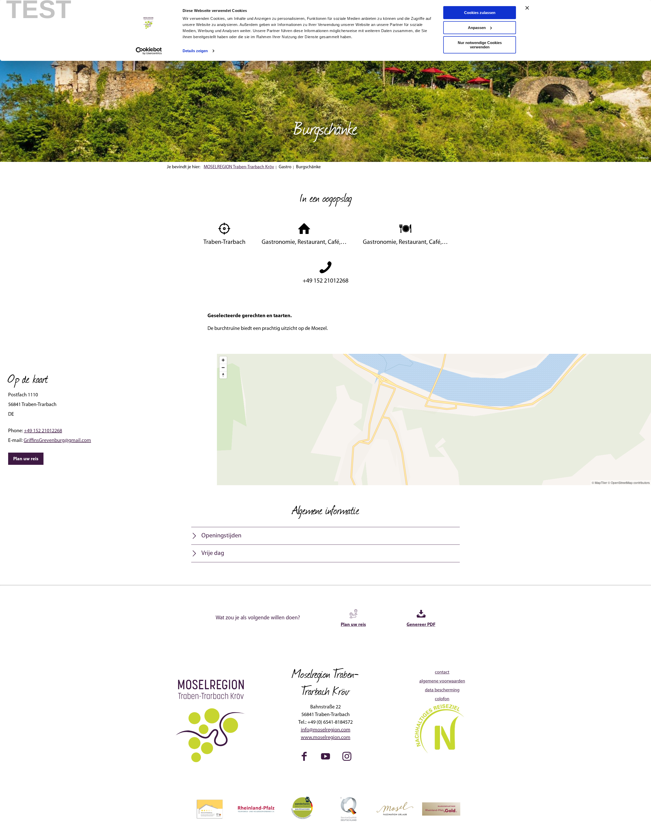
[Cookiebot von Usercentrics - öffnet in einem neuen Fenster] (149, 51)
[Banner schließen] (527, 8)
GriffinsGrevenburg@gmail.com (57, 440)
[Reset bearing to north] (223, 375)
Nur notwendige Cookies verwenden (480, 44)
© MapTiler (599, 482)
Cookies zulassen (479, 12)
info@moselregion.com (325, 730)
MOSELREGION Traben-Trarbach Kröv (239, 167)
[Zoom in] (223, 360)
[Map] (434, 419)
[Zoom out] (223, 367)
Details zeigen (195, 51)
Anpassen (477, 27)
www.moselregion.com (325, 737)
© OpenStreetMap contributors (629, 482)
